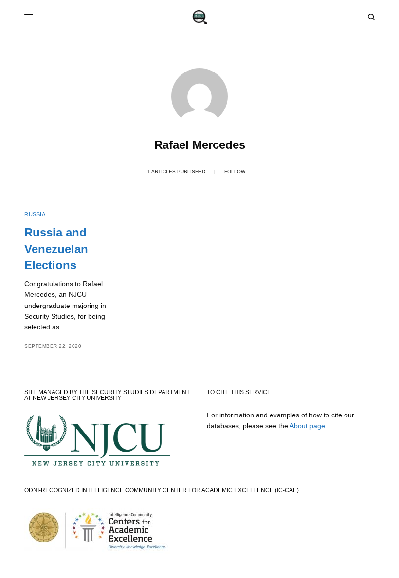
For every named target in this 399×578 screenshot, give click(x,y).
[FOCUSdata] (199, 17)
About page (307, 426)
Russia (34, 214)
